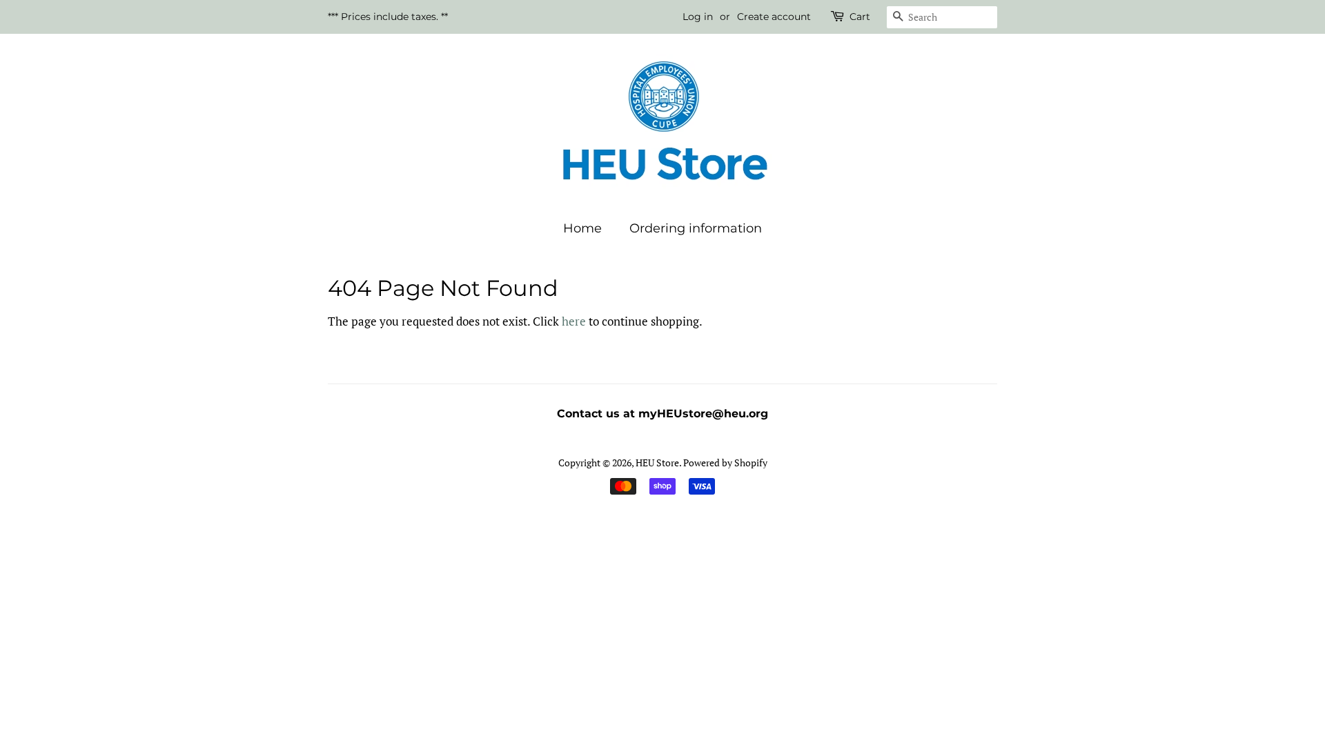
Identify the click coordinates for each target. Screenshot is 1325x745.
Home (582, 228)
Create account (774, 16)
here (574, 321)
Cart (860, 16)
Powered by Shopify (725, 462)
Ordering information (695, 228)
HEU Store (657, 462)
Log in (698, 16)
